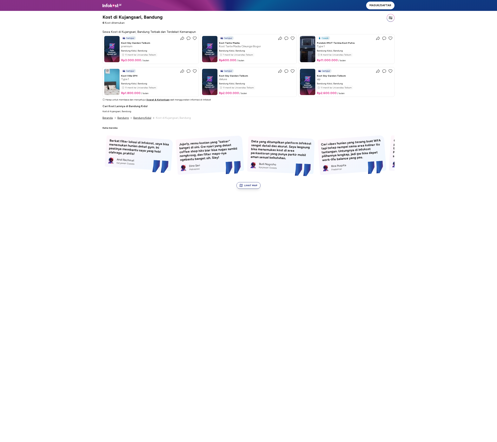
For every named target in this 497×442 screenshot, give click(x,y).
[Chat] (188, 38)
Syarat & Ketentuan (157, 99)
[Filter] (390, 18)
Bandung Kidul (142, 118)
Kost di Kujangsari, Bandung (117, 111)
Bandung (123, 118)
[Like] (195, 38)
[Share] (182, 38)
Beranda (108, 118)
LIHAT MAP (250, 185)
